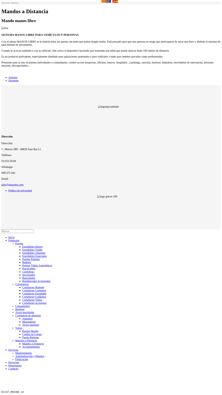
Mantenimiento (23, 353)
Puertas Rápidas (31, 259)
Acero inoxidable (24, 312)
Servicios (13, 349)
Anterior (13, 77)
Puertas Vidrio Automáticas (37, 265)
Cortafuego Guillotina (34, 296)
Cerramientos (22, 306)
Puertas (19, 243)
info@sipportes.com (12, 184)
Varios (18, 328)
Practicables (28, 268)
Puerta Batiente (30, 337)
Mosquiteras (29, 321)
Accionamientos (31, 346)
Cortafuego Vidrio (32, 299)
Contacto (13, 368)
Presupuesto (15, 365)
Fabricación (21, 359)
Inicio (11, 237)
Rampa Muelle (30, 331)
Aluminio (27, 318)
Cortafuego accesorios (34, 303)
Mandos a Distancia (26, 340)
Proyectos (13, 362)
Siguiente (13, 80)
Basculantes (28, 277)
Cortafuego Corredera (34, 290)
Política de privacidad (20, 190)
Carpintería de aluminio (28, 315)
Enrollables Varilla (32, 249)
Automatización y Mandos (29, 356)
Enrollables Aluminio (33, 252)
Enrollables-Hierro (32, 246)
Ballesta (26, 262)
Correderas (28, 271)
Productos (13, 240)
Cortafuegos (22, 284)
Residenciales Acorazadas (36, 281)
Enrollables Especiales (34, 256)
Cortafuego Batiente (33, 287)
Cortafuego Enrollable (34, 293)
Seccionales (28, 274)
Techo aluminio (30, 324)
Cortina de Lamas (32, 334)
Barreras (19, 309)
